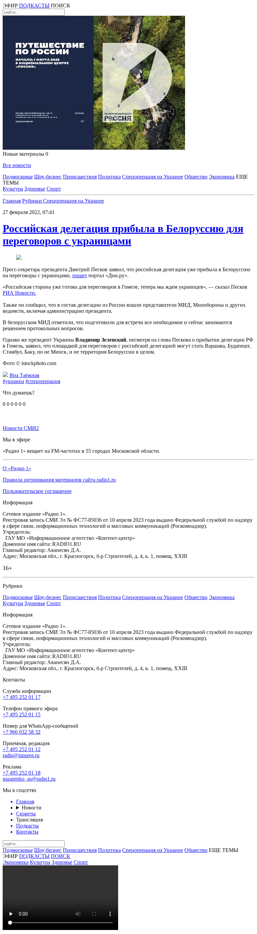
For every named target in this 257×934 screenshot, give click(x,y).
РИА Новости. (19, 293)
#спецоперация (42, 381)
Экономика (222, 176)
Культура (13, 189)
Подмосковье (18, 176)
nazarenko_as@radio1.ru (29, 779)
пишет (79, 275)
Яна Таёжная (24, 375)
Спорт (54, 189)
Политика (109, 176)
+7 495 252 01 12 (21, 749)
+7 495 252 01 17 (21, 697)
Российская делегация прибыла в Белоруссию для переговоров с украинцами (123, 234)
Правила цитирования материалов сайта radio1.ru (59, 480)
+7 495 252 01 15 (21, 714)
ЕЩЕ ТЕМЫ (223, 850)
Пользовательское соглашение (37, 491)
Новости (31, 807)
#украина (13, 381)
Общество (195, 176)
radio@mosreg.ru (21, 755)
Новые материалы (25, 154)
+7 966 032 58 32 (21, 732)
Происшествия (80, 176)
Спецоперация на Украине (152, 176)
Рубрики (32, 201)
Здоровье (34, 189)
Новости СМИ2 (21, 428)
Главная (12, 201)
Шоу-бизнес (48, 176)
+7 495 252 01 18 (21, 773)
